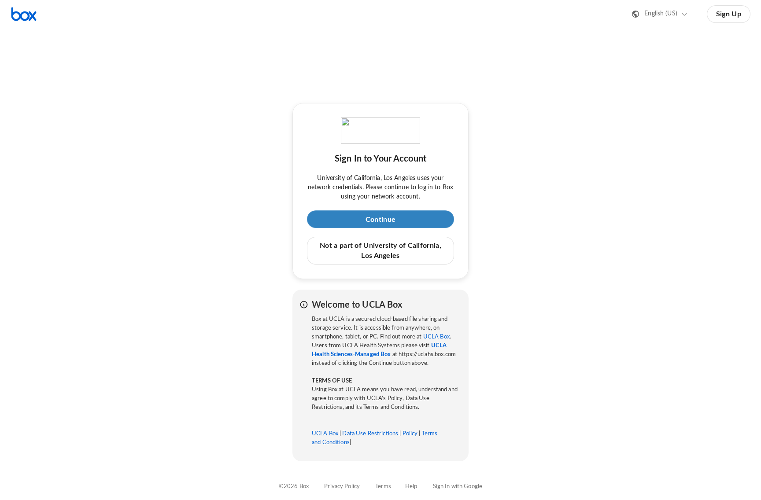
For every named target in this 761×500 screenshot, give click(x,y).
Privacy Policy (342, 486)
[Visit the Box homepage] (24, 14)
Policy (410, 434)
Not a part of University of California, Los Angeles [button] (380, 250)
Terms (383, 486)
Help (411, 486)
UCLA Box (436, 337)
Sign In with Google (457, 486)
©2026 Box (294, 486)
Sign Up (728, 14)
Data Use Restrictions (370, 434)
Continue (380, 219)
